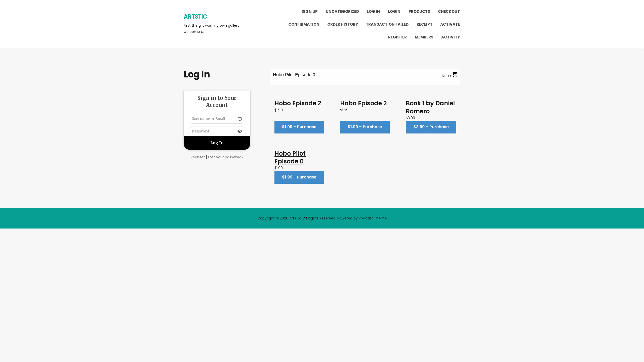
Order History (342, 24)
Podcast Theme (373, 218)
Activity (450, 37)
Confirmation (303, 24)
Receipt (424, 24)
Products (419, 11)
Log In (373, 11)
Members (424, 37)
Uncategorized (342, 11)
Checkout (449, 11)
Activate (450, 24)
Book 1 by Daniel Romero (430, 107)
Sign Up (310, 11)
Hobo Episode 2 (297, 103)
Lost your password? (226, 157)
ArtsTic (195, 16)
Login (394, 11)
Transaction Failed (387, 24)
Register (397, 37)
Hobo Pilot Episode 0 (294, 74)
